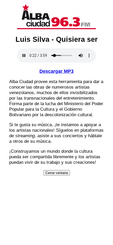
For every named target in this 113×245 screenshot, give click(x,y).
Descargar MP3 (56, 71)
